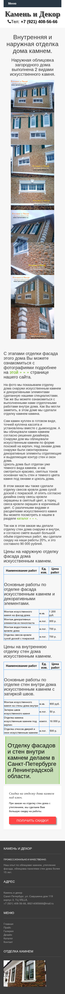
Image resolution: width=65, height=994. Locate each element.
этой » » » (19, 372)
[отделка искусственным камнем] (32, 95)
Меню (12, 3)
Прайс (7, 927)
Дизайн (8, 934)
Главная (8, 924)
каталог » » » (27, 518)
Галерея (9, 931)
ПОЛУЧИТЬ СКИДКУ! (33, 820)
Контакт (8, 942)
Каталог (8, 938)
